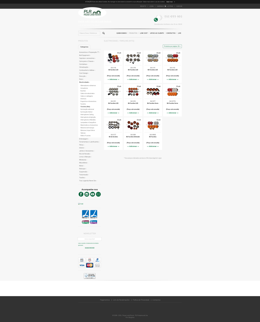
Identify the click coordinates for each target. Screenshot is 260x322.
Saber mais (169, 2)
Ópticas (83, 133)
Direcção (82, 76)
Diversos (83, 99)
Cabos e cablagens (87, 96)
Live (179, 33)
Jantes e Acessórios (86, 151)
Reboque (82, 169)
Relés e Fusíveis (86, 135)
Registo (143, 6)
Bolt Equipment (84, 55)
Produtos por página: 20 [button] (172, 46)
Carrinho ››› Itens (165, 6)
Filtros (81, 145)
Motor (81, 166)
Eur (179, 6)
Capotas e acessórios (86, 58)
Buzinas (83, 91)
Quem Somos (121, 33)
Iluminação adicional (87, 109)
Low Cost (144, 33)
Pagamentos (105, 300)
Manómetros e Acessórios (89, 125)
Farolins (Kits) (85, 106)
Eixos (81, 79)
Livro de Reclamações (121, 300)
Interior (81, 148)
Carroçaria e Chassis (86, 61)
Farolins (83, 104)
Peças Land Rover (92, 12)
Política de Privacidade (141, 300)
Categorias (84, 47)
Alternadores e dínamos (88, 85)
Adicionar (113, 79)
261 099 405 (173, 16)
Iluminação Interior (87, 112)
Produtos (133, 33)
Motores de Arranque (87, 128)
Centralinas (83, 64)
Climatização (83, 67)
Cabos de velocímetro (88, 93)
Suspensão (83, 172)
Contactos (170, 33)
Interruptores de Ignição (88, 117)
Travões (82, 178)
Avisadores (84, 88)
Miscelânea (83, 163)
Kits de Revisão (84, 154)
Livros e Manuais (85, 157)
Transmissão (83, 175)
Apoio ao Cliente (157, 33)
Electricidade (84, 82)
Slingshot (131, 317)
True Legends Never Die (87, 181)
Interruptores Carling (87, 114)
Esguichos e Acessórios (88, 101)
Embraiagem (83, 139)
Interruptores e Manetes (88, 120)
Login (152, 6)
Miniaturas (82, 160)
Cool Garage (83, 73)
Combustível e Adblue (86, 70)
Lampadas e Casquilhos (88, 122)
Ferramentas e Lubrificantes (89, 142)
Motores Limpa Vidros (88, 130)
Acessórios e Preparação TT (89, 52)
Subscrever (89, 248)
